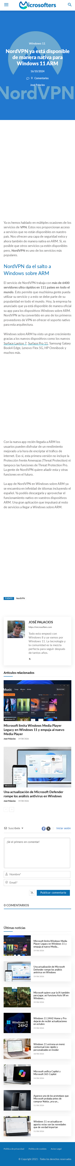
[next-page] (11, 809)
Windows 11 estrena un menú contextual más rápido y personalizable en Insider (49, 1047)
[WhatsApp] (43, 132)
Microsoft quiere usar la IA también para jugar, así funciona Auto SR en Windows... (51, 996)
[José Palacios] (16, 641)
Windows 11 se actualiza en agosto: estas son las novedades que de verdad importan (49, 1125)
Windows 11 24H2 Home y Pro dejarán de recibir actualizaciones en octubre (50, 1021)
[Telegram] (60, 132)
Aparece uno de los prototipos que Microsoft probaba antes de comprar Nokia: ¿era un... (51, 1099)
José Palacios (37, 85)
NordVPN (20, 598)
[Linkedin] (51, 132)
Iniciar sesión (63, 828)
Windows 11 (37, 43)
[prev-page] (6, 809)
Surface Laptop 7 (15, 343)
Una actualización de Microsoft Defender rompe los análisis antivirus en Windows (49, 970)
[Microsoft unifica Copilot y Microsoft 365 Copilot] (17, 1074)
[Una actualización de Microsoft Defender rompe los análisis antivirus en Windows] (37, 767)
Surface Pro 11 (38, 343)
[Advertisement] (37, 179)
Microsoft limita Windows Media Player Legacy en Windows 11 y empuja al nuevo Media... (50, 944)
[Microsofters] (37, 5)
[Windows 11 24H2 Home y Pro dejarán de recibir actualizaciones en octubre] (17, 1023)
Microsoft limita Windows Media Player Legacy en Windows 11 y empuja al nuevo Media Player (34, 730)
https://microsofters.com (40, 627)
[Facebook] (26, 132)
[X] (35, 132)
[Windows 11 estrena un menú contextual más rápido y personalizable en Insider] (17, 1049)
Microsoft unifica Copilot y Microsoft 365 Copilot (47, 1073)
